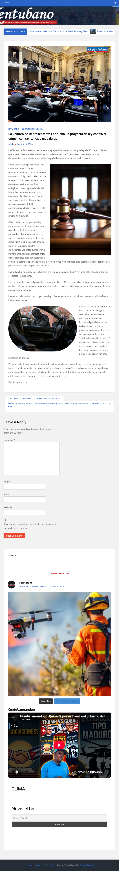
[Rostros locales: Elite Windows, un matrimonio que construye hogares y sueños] (50, 31)
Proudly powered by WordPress (39, 865)
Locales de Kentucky (32, 129)
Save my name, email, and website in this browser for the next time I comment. (30, 526)
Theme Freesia (87, 865)
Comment (9, 440)
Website (8, 507)
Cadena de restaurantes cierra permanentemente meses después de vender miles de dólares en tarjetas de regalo (59, 405)
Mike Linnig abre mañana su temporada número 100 (36, 398)
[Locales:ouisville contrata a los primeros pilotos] (59, 644)
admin (11, 144)
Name (7, 481)
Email (7, 494)
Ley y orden (14, 129)
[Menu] (7, 3)
